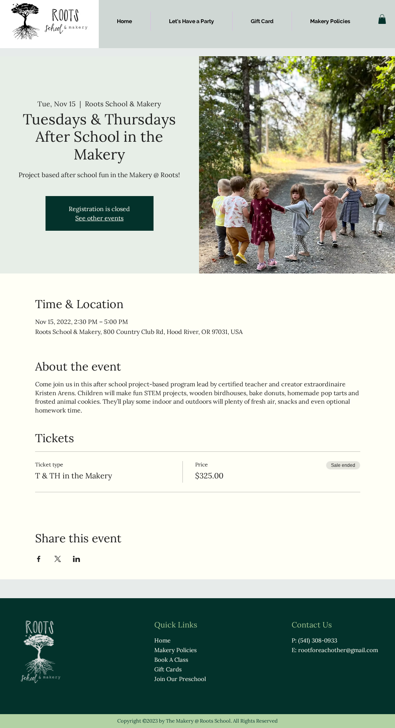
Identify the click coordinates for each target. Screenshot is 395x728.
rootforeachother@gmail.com (338, 650)
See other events (99, 218)
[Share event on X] (57, 559)
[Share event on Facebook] (38, 559)
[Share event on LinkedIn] (76, 559)
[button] (382, 19)
